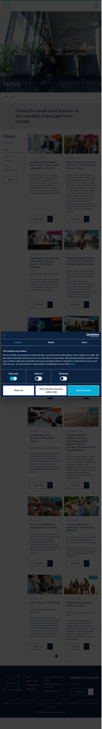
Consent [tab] (17, 342)
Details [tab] (51, 342)
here (73, 364)
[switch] (38, 379)
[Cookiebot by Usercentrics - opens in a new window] (88, 335)
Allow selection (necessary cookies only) (51, 390)
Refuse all (18, 390)
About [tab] (84, 342)
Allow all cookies (83, 390)
